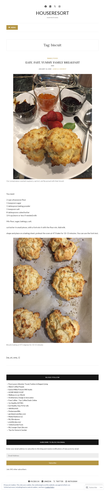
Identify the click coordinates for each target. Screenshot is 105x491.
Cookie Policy (49, 487)
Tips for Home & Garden (17, 430)
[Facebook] (45, 6)
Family (49, 58)
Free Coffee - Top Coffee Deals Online (22, 400)
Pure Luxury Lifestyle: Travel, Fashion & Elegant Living (28, 384)
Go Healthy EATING (15, 403)
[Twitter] (55, 6)
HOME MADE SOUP (16, 392)
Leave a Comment (59, 69)
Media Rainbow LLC (15, 417)
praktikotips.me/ (14, 422)
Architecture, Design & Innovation (21, 398)
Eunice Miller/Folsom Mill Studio (20, 390)
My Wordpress (14, 419)
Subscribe (52, 463)
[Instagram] (59, 6)
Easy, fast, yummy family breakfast (52, 62)
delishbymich (13, 408)
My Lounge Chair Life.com (18, 427)
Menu (13, 27)
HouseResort (52, 13)
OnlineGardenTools (15, 425)
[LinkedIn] (50, 6)
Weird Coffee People (16, 387)
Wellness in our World (16, 395)
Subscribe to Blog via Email (52, 442)
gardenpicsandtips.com (17, 414)
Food (55, 58)
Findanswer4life (14, 411)
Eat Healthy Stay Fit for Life (18, 406)
